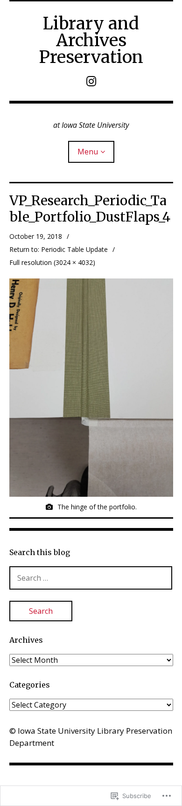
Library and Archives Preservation (91, 40)
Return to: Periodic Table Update (58, 249)
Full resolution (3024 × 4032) (52, 262)
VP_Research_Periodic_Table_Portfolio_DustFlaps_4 (89, 208)
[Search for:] (91, 577)
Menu (87, 151)
